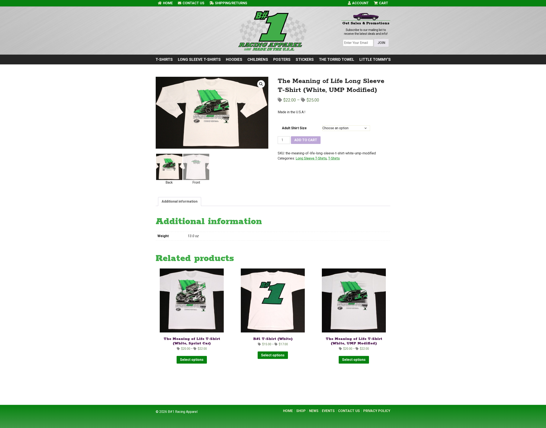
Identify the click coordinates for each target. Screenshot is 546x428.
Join (381, 43)
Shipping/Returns (231, 3)
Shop (301, 411)
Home (168, 3)
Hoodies (234, 59)
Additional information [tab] (179, 201)
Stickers (305, 59)
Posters (281, 59)
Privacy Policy (376, 411)
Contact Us (193, 3)
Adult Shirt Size (294, 128)
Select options (191, 360)
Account (360, 3)
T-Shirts (164, 59)
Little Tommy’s (375, 59)
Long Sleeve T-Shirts (199, 59)
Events (328, 411)
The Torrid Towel (336, 59)
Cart (383, 3)
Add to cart (305, 140)
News (313, 411)
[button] (261, 84)
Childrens (257, 59)
